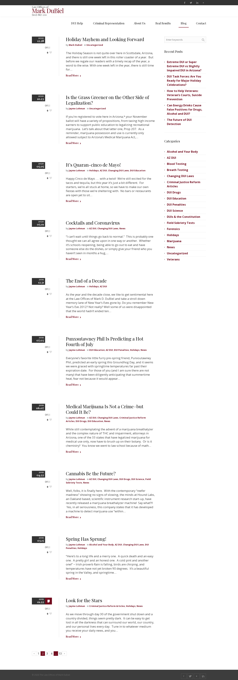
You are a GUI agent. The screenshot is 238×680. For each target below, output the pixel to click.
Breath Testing (177, 170)
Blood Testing (176, 164)
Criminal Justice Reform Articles (107, 606)
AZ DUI (103, 170)
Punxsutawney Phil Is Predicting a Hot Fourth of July (104, 341)
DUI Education (137, 170)
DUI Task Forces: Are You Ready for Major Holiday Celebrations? (184, 81)
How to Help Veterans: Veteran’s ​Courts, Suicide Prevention (184, 95)
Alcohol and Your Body (101, 544)
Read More (72, 75)
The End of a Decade (86, 281)
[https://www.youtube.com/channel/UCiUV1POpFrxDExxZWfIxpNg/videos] (203, 3)
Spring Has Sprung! (86, 539)
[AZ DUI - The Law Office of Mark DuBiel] (52, 11)
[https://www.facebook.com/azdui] (184, 3)
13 (60, 653)
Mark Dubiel (75, 45)
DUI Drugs (81, 421)
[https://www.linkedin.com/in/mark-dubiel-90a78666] (197, 3)
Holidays (94, 170)
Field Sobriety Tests (181, 223)
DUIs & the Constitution (183, 217)
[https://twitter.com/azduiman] (191, 3)
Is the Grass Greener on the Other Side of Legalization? (107, 100)
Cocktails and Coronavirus (93, 223)
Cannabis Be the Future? (91, 473)
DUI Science (137, 479)
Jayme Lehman (77, 108)
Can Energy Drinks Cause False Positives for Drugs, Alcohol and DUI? (184, 109)
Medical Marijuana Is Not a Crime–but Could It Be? (104, 409)
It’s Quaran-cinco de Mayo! (93, 165)
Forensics (173, 229)
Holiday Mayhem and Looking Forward (105, 39)
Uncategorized (94, 45)
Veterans (173, 259)
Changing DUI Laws (118, 170)
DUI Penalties (121, 350)
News (122, 228)
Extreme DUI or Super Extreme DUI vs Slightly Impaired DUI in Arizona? (184, 66)
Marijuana (174, 241)
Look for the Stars (84, 600)
